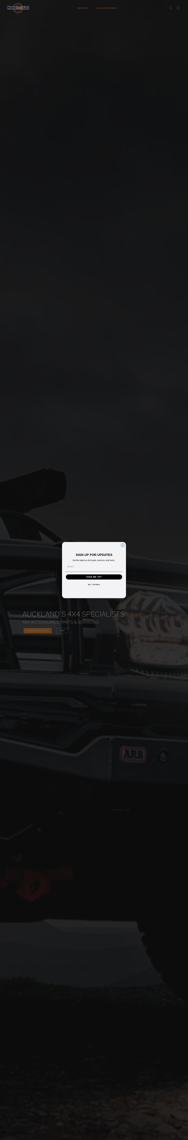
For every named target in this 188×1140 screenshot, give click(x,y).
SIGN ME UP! (94, 577)
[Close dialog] (123, 545)
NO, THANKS (94, 585)
